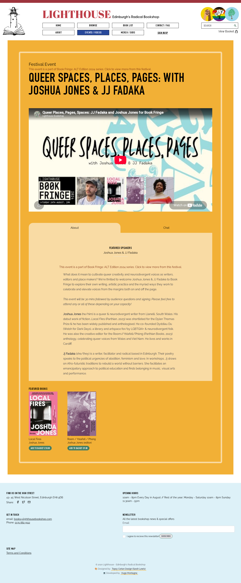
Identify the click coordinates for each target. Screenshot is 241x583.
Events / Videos (93, 32)
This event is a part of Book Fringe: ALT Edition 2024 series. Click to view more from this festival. (90, 69)
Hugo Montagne (129, 573)
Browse (93, 25)
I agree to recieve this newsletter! (143, 536)
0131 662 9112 (22, 522)
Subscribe (166, 536)
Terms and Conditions (18, 553)
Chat (166, 227)
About (58, 32)
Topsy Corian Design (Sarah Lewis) (129, 569)
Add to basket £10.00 (40, 448)
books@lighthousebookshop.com (33, 519)
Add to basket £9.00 (78, 448)
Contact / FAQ (163, 25)
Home (58, 25)
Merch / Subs (128, 32)
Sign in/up (163, 33)
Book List (128, 25)
